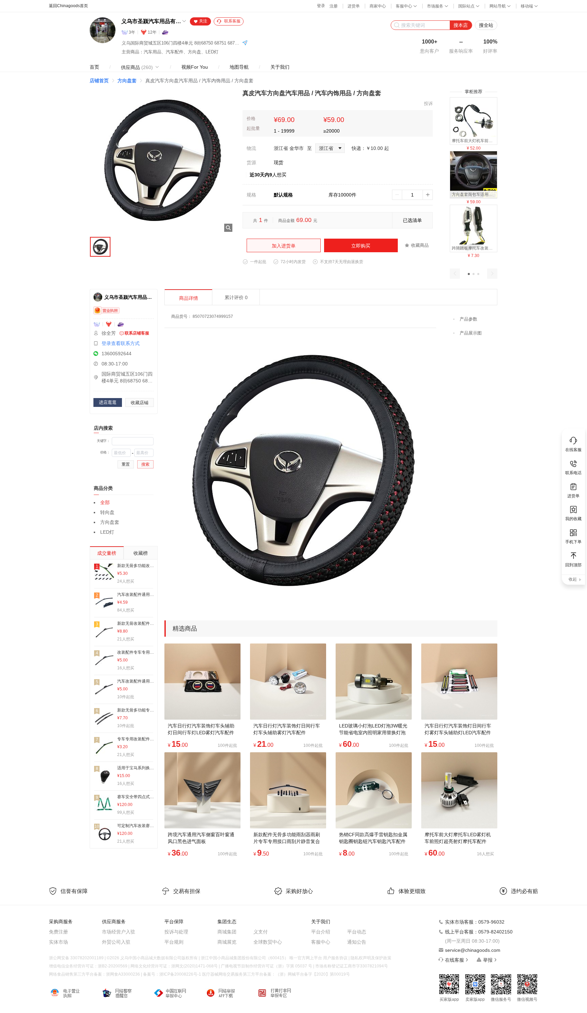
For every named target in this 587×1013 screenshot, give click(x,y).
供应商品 (137, 67)
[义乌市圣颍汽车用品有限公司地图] (245, 43)
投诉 (428, 103)
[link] (99, 80)
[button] (469, 274)
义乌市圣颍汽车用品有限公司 (151, 21)
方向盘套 (127, 80)
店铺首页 (99, 80)
